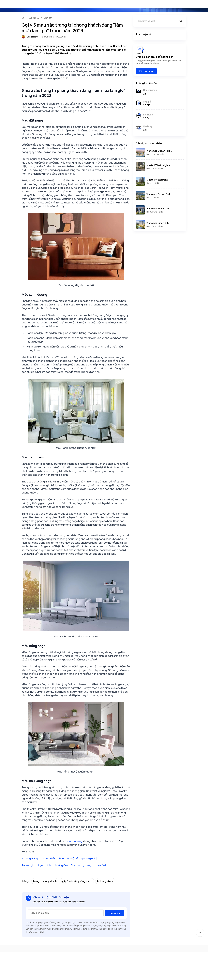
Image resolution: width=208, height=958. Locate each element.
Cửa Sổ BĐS (33, 17)
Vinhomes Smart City (157, 223)
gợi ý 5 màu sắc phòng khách (76, 881)
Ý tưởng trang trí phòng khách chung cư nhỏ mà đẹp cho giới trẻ (59, 858)
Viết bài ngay (146, 71)
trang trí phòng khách (45, 881)
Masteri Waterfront (157, 179)
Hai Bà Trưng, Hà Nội (154, 212)
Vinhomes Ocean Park (158, 194)
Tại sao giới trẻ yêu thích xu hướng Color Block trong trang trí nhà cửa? (64, 865)
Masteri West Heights (158, 165)
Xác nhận (115, 913)
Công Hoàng (32, 36)
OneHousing (74, 841)
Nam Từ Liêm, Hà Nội (154, 168)
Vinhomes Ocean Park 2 (159, 150)
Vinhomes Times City (158, 208)
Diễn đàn (48, 17)
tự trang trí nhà (105, 881)
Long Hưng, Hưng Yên (155, 154)
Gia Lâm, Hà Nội (152, 183)
